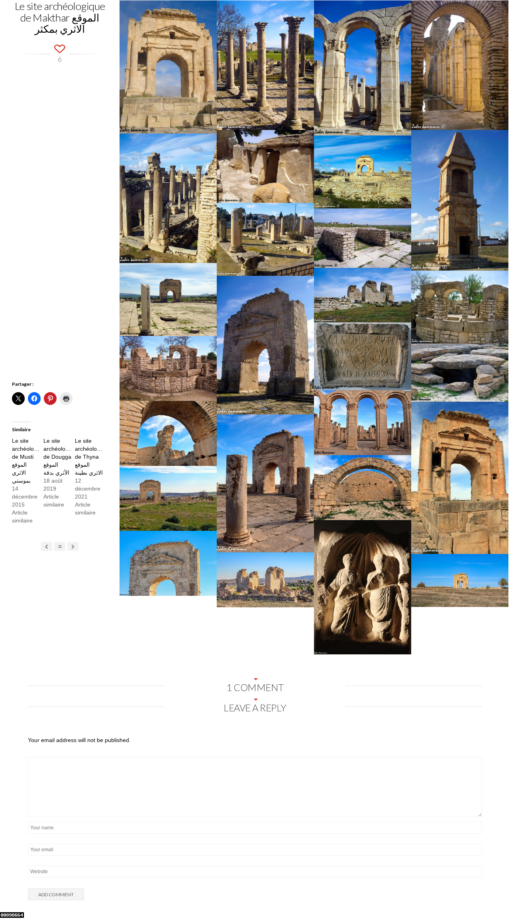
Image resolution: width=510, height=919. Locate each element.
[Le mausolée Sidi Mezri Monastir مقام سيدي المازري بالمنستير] (73, 547)
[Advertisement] (60, 242)
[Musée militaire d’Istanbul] (46, 547)
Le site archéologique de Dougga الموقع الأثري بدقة (61, 457)
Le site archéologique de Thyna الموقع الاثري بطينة (93, 457)
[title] (494, 896)
